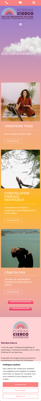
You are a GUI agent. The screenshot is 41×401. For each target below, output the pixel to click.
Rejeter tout (20, 396)
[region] (20, 381)
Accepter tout (20, 384)
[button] (20, 24)
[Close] (38, 363)
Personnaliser (20, 390)
